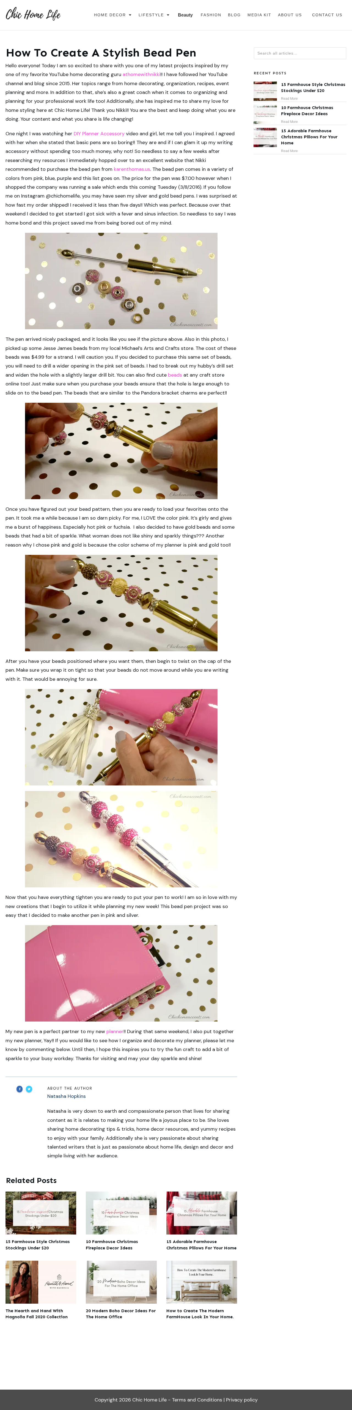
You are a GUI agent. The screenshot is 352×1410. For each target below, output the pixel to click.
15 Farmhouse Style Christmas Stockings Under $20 (41, 1221)
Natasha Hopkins (66, 1096)
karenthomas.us (132, 169)
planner (114, 1031)
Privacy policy (242, 1400)
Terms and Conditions (197, 1400)
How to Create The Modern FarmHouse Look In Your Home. (201, 1290)
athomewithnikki (141, 74)
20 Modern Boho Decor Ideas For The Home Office (121, 1290)
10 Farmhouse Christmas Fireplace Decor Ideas (121, 1221)
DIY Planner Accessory (99, 133)
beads (175, 375)
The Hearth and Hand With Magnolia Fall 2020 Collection (41, 1290)
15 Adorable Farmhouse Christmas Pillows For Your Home (201, 1221)
